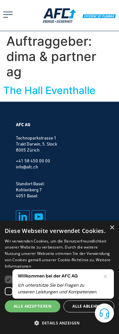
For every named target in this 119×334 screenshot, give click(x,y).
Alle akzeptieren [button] (32, 306)
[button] (59, 323)
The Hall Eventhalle (49, 90)
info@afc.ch (27, 166)
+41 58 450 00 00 (33, 160)
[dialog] (59, 277)
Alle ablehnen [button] (88, 306)
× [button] (111, 227)
